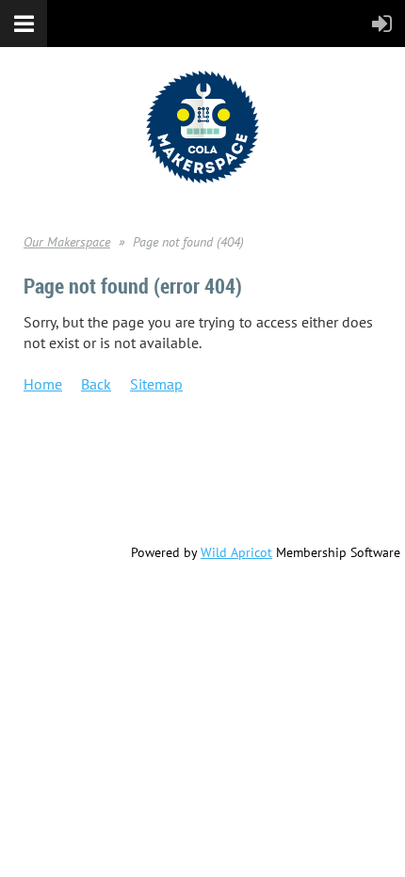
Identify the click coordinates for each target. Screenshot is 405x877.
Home (43, 384)
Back (96, 384)
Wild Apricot (236, 552)
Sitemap (156, 384)
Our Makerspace (67, 241)
